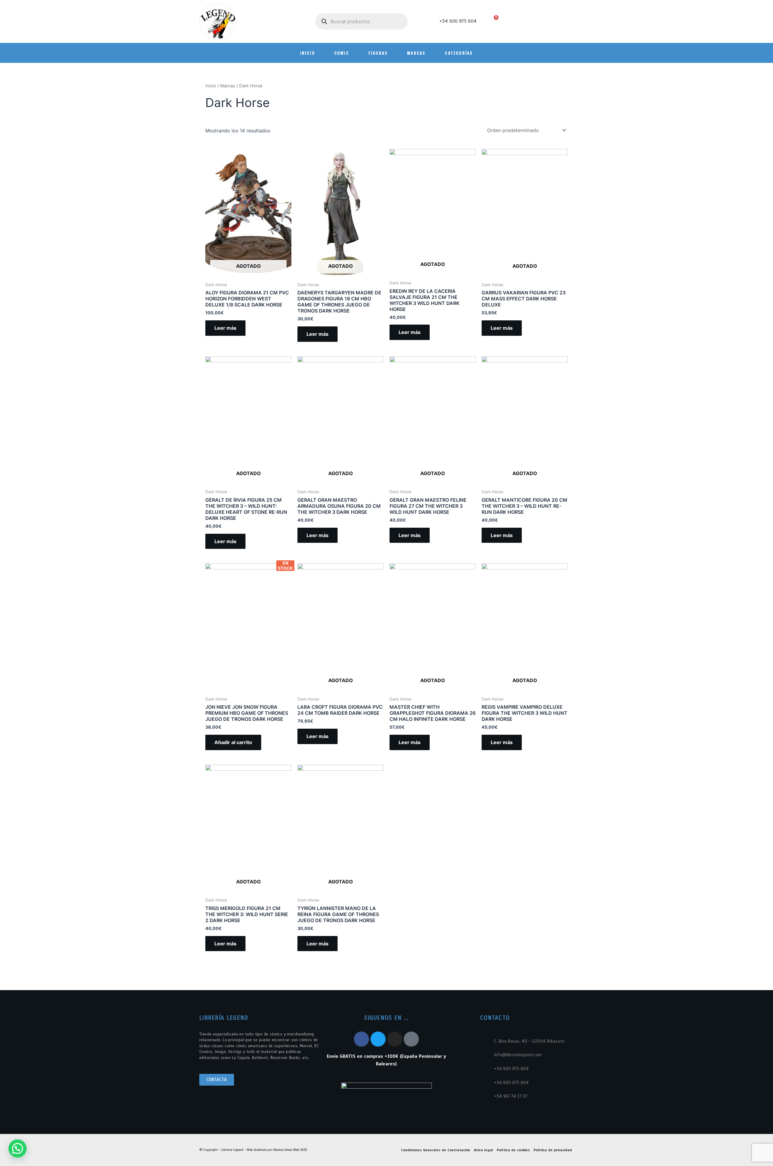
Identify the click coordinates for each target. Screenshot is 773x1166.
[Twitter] (378, 1039)
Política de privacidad (553, 1150)
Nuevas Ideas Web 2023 (290, 1150)
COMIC (341, 53)
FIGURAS (378, 53)
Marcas (416, 53)
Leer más (225, 328)
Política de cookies (513, 1150)
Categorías (459, 53)
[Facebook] (361, 1039)
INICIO (307, 53)
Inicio (210, 86)
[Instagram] (394, 1039)
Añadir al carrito (233, 742)
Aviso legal (483, 1150)
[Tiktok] (411, 1039)
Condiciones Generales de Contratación (435, 1150)
